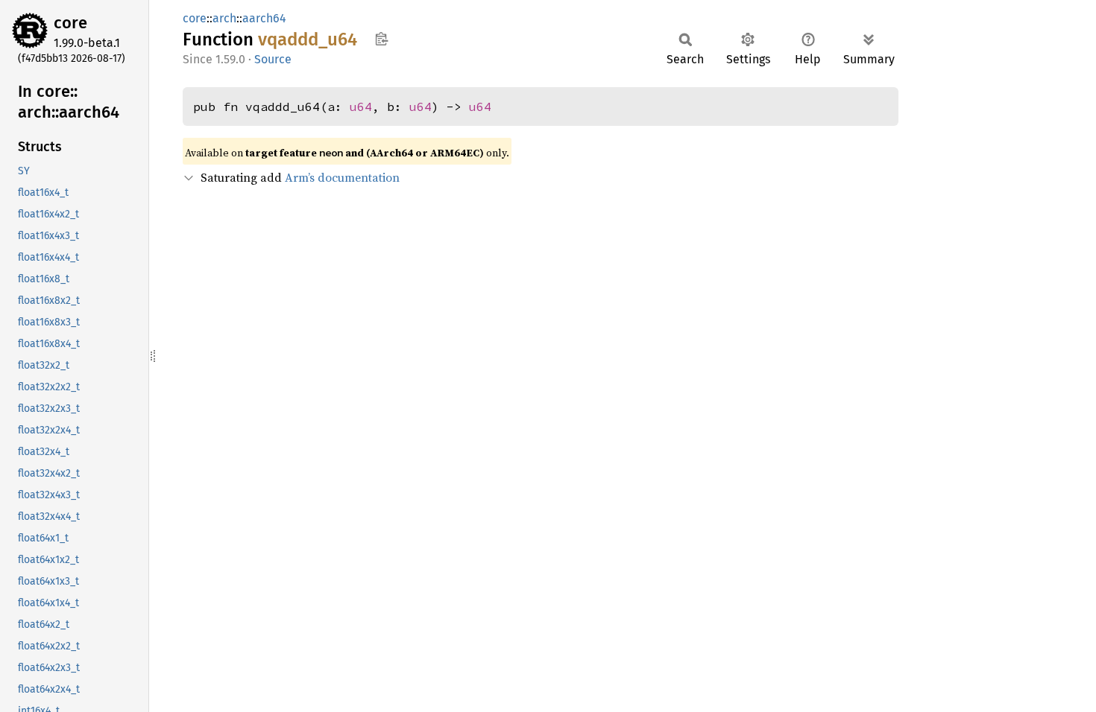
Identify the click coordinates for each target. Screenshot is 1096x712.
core (70, 23)
